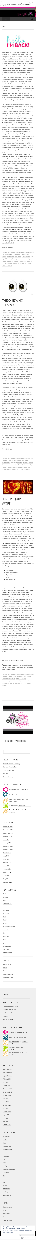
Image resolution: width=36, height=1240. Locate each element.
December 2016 (7, 846)
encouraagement (22, 252)
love (25, 261)
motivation (26, 254)
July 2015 (6, 866)
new (4, 939)
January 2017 (7, 843)
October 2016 (7, 853)
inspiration (17, 254)
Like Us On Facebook (14, 741)
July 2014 (6, 875)
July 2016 (6, 856)
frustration (30, 252)
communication (6, 678)
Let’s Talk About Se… (24, 805)
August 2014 (7, 872)
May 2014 (6, 879)
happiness (10, 261)
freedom (4, 261)
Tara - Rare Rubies (14, 799)
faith (28, 259)
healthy (11, 254)
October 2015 (7, 862)
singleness (30, 261)
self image (18, 256)
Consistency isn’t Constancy (11, 764)
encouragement (21, 259)
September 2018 (8, 833)
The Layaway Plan (8, 770)
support (24, 467)
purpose (4, 256)
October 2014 (7, 869)
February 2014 (7, 882)
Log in (5, 967)
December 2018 (7, 826)
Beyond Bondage (8, 777)
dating (31, 462)
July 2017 (6, 839)
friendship (6, 910)
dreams (14, 259)
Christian (8, 259)
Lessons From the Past (10, 767)
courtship (25, 462)
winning (15, 263)
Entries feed (6, 971)
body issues (6, 894)
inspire (21, 261)
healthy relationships (16, 681)
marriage (30, 465)
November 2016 (7, 849)
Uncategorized (26, 256)
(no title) (5, 773)
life (22, 254)
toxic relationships (7, 263)
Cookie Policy (10, 1232)
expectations (5, 681)
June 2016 (6, 859)
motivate (4, 467)
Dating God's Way (21, 678)
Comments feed (8, 974)
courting (5, 897)
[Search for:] (32, 19)
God (3, 254)
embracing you (12, 252)
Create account (7, 964)
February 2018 (7, 836)
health (6, 254)
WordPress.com (8, 977)
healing (16, 261)
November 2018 (7, 830)
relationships (10, 256)
